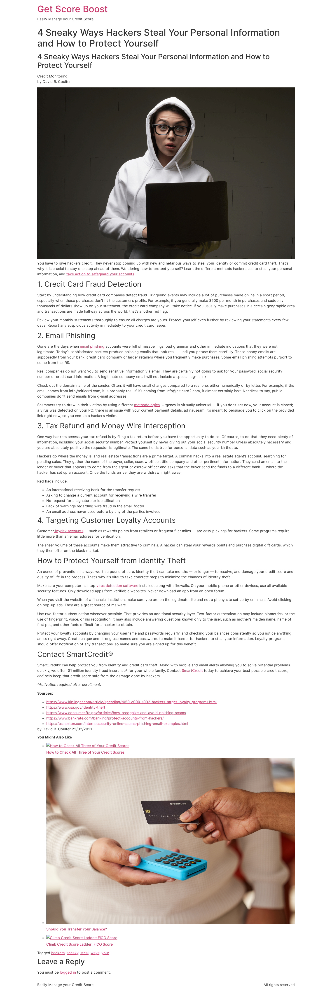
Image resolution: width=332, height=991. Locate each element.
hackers (58, 953)
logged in (68, 972)
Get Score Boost (72, 8)
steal (84, 953)
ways (95, 953)
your (105, 953)
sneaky (72, 953)
